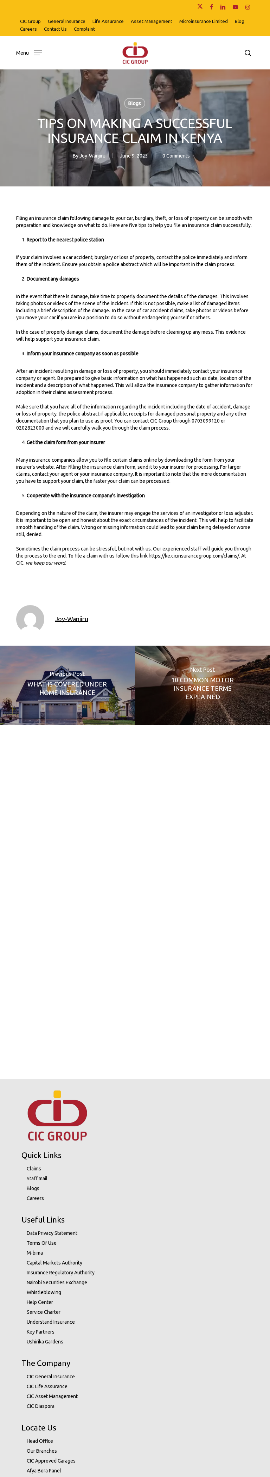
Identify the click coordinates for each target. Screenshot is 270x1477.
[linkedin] (223, 7)
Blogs (134, 103)
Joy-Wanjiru (92, 156)
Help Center (40, 1302)
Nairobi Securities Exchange (57, 1282)
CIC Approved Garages (51, 1461)
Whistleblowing (44, 1292)
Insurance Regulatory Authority (61, 1272)
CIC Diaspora (40, 1406)
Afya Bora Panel (44, 1470)
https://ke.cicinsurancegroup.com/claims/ (194, 556)
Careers (35, 1198)
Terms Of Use (42, 1243)
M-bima (35, 1253)
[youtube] (235, 7)
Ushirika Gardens (45, 1341)
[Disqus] (135, 813)
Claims (34, 1168)
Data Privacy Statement (52, 1233)
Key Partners (40, 1332)
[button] (29, 52)
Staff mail (37, 1178)
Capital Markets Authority (54, 1263)
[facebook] (211, 7)
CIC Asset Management (52, 1396)
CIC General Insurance (51, 1376)
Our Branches (42, 1451)
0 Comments (176, 156)
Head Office (40, 1441)
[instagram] (247, 7)
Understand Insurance (51, 1322)
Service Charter (43, 1312)
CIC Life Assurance (47, 1386)
